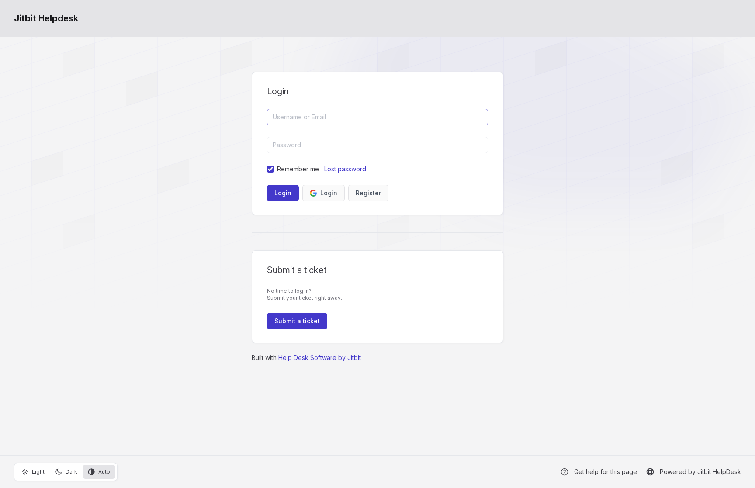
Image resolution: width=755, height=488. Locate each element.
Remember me (298, 169)
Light (38, 471)
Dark (71, 471)
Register (368, 193)
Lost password (345, 169)
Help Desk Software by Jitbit (319, 357)
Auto (104, 471)
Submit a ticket (297, 321)
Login (328, 193)
